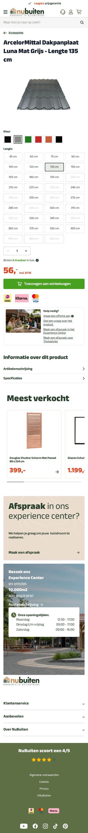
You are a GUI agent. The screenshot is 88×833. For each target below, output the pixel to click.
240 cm (75, 187)
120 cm (33, 167)
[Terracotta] (48, 139)
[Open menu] (5, 12)
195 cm (54, 177)
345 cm (54, 218)
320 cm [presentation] (13, 218)
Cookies (44, 782)
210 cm (13, 187)
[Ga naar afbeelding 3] (42, 121)
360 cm (13, 228)
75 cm (54, 156)
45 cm (13, 156)
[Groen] (28, 139)
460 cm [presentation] (13, 239)
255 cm (33, 197)
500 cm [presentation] (54, 239)
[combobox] (44, 22)
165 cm (13, 177)
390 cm (54, 228)
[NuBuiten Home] (27, 12)
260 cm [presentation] (54, 197)
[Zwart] (59, 139)
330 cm (33, 218)
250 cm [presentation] (13, 197)
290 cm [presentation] (33, 208)
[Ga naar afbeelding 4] (45, 121)
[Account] (71, 12)
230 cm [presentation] (54, 187)
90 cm (75, 156)
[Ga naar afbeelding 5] (48, 121)
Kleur (6, 131)
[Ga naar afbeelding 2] (38, 121)
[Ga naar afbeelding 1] (34, 120)
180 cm (33, 177)
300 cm (54, 208)
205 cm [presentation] (75, 177)
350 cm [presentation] (75, 218)
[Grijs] (18, 139)
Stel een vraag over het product (57, 322)
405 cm (75, 228)
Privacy (44, 788)
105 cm (13, 167)
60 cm (34, 156)
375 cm (33, 228)
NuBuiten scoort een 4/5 (44, 750)
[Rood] (38, 139)
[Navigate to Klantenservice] (62, 12)
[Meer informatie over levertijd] (37, 260)
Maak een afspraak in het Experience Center (59, 331)
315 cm (75, 208)
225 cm (33, 187)
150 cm (75, 167)
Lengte (7, 149)
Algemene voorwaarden (44, 775)
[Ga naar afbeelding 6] (52, 121)
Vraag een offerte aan (56, 316)
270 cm (75, 197)
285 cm (13, 208)
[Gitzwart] (7, 139)
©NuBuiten (44, 795)
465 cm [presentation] (33, 239)
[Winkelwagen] (79, 12)
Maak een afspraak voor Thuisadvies (58, 339)
